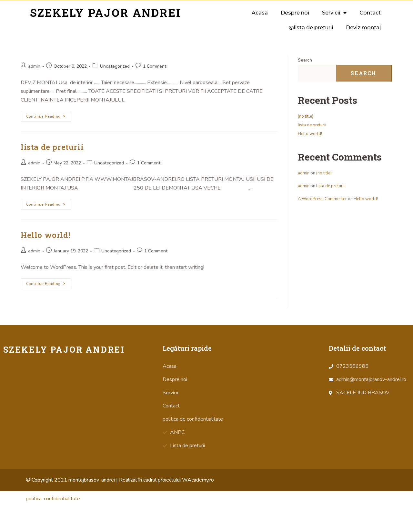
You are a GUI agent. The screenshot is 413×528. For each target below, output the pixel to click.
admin (34, 66)
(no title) (305, 116)
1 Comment (154, 66)
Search (305, 60)
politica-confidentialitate (53, 498)
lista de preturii (52, 147)
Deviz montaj (363, 27)
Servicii (331, 13)
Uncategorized (115, 66)
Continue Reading (43, 116)
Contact (370, 13)
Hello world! (45, 235)
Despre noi (295, 13)
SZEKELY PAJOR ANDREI (105, 12)
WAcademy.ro (198, 480)
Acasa (260, 13)
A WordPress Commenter (322, 199)
